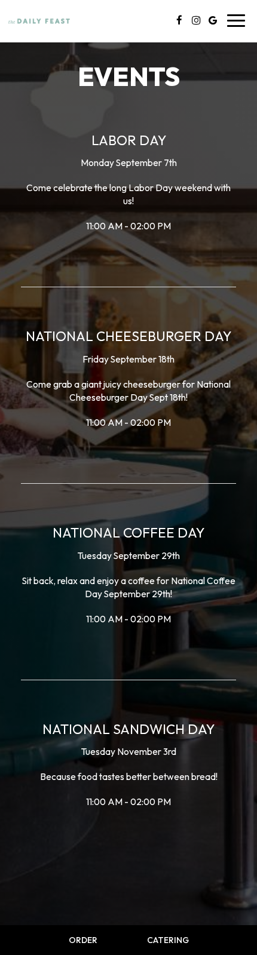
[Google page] (212, 20)
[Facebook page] (179, 20)
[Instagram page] (196, 20)
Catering (168, 940)
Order (83, 940)
